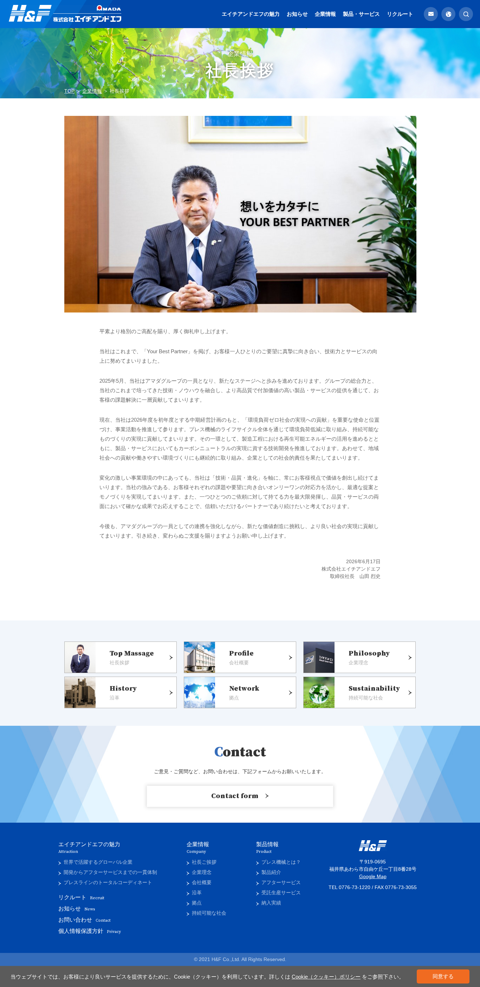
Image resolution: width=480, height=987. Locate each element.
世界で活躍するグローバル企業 (98, 862)
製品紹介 (271, 872)
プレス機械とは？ (281, 862)
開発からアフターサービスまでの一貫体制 (110, 872)
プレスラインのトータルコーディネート (108, 882)
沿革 (197, 892)
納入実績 (271, 903)
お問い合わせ (84, 920)
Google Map (373, 876)
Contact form (234, 796)
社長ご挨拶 (204, 862)
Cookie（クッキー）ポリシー (326, 977)
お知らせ (297, 14)
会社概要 (202, 882)
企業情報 (325, 14)
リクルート (400, 14)
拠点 (197, 903)
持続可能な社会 (209, 913)
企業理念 (202, 872)
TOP (69, 91)
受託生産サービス (281, 892)
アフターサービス (281, 882)
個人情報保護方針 (89, 931)
